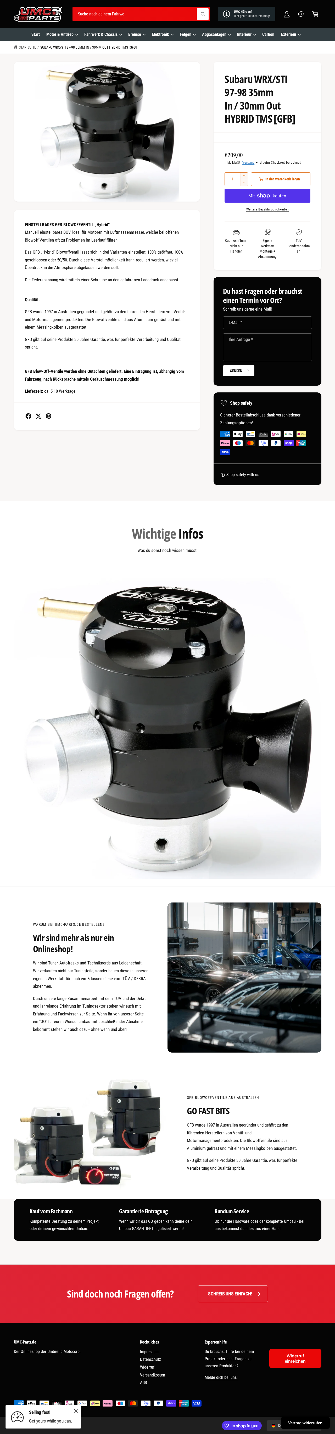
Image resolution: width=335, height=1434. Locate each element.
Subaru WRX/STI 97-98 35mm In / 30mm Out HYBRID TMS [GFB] (88, 47)
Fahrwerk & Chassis (101, 34)
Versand (248, 162)
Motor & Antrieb (59, 34)
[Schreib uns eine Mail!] (301, 14)
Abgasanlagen (214, 34)
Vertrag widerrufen (305, 1423)
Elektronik (160, 34)
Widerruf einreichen (295, 1358)
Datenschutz (150, 1359)
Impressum (149, 1351)
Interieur (244, 34)
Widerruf (147, 1367)
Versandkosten (152, 1375)
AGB (143, 1382)
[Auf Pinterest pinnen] (48, 416)
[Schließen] (75, 1410)
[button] (315, 14)
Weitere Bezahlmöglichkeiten (267, 209)
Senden (236, 371)
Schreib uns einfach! (230, 1293)
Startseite (27, 47)
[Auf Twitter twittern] (38, 416)
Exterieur (288, 34)
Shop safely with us (242, 474)
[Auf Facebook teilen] (28, 416)
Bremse (134, 34)
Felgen (185, 34)
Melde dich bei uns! (221, 1377)
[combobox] (141, 14)
